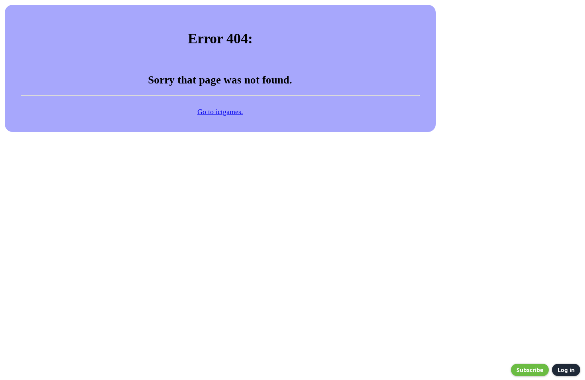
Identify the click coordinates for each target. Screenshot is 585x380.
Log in (566, 370)
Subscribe (530, 370)
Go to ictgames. (220, 112)
